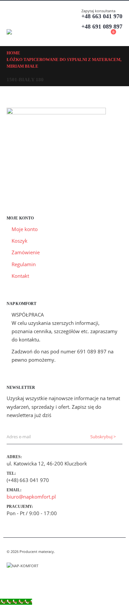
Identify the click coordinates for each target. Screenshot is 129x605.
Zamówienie (26, 252)
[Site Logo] (25, 31)
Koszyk (19, 240)
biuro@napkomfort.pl (31, 496)
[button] (13, 21)
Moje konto (25, 229)
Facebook (12, 582)
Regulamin (24, 264)
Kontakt (20, 275)
